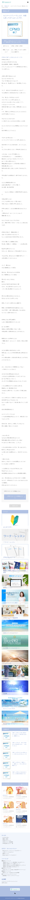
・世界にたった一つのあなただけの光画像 (10, 872)
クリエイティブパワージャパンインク (9, 881)
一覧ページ (23, 729)
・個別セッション (5, 853)
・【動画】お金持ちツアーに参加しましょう (11, 863)
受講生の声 (15, 505)
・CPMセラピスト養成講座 (7, 842)
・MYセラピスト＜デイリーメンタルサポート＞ (12, 850)
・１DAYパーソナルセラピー (8, 852)
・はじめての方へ (5, 837)
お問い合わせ (4, 882)
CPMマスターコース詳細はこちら (15, 497)
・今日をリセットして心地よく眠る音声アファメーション (14, 869)
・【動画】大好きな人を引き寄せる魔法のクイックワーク (14, 865)
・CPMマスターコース (6, 840)
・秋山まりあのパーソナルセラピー (9, 855)
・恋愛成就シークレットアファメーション (10, 875)
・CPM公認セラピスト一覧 (7, 843)
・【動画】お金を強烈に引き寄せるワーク (10, 866)
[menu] (27, 2)
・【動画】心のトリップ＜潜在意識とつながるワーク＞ (13, 862)
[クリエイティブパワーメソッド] (6, 2)
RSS (15, 893)
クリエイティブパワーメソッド (11, 898)
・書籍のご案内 (5, 839)
